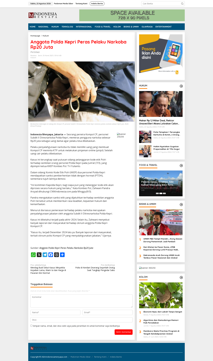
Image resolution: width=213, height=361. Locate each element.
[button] (182, 3)
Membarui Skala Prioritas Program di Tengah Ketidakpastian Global (161, 332)
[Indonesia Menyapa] (43, 15)
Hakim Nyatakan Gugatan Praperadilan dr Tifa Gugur (166, 147)
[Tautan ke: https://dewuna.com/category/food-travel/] (181, 165)
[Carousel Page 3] (164, 193)
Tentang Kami (100, 357)
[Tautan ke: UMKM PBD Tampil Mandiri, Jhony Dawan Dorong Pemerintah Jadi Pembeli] (161, 222)
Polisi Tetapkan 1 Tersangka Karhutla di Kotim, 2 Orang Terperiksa (166, 133)
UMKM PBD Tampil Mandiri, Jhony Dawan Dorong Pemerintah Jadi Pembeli (162, 240)
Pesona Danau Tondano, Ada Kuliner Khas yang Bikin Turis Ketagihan (157, 183)
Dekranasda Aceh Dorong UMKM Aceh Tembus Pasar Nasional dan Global (161, 256)
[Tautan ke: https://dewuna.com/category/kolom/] (181, 277)
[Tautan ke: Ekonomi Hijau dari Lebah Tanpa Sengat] (161, 295)
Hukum (33, 58)
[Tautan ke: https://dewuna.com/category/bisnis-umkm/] (181, 204)
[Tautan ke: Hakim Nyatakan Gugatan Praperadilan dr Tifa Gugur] (145, 151)
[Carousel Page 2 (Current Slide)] (160, 193)
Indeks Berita (116, 357)
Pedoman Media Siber (81, 357)
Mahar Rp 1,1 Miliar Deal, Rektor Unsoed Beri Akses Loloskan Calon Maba (158, 122)
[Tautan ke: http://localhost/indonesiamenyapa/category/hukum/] (181, 86)
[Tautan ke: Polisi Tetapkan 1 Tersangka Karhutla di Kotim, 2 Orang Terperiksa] (145, 136)
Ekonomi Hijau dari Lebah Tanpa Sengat (162, 312)
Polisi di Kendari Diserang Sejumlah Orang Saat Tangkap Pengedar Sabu (95, 268)
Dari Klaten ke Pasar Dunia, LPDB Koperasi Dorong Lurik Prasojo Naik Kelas (160, 248)
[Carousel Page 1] (157, 193)
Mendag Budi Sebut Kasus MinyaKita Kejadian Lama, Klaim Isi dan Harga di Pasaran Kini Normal (48, 269)
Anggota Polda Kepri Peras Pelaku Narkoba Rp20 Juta (66, 248)
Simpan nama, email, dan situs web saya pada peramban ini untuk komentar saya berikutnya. (76, 325)
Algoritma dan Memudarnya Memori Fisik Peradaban (160, 321)
